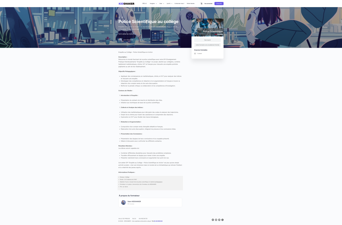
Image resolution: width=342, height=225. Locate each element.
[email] (213, 220)
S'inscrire (219, 3)
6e (122, 17)
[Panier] (201, 3)
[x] (222, 220)
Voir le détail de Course (126, 34)
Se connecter (208, 3)
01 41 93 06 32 (158, 221)
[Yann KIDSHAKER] (123, 202)
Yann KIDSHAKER (134, 201)
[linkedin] (216, 220)
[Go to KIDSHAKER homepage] (126, 3)
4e (119, 17)
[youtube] (219, 220)
